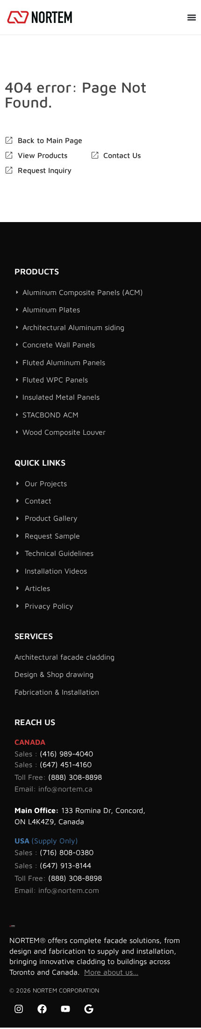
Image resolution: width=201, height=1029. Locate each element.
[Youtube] (65, 1009)
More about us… (111, 972)
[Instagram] (18, 1009)
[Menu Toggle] (191, 17)
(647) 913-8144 (65, 865)
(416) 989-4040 (66, 753)
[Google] (88, 1009)
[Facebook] (42, 1009)
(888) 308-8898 (75, 777)
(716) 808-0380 (66, 852)
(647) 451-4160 (66, 764)
